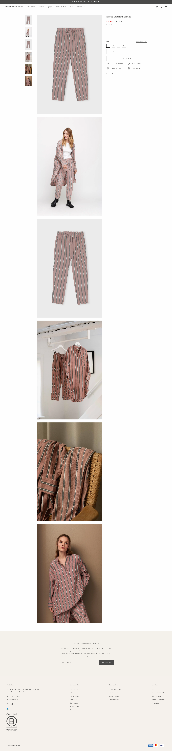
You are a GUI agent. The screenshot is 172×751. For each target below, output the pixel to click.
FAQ (71, 693)
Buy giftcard (74, 706)
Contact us (74, 689)
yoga (50, 7)
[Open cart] (166, 7)
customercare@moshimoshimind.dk (21, 692)
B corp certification (159, 700)
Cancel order (74, 710)
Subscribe (106, 662)
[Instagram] (12, 704)
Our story (155, 689)
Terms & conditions (116, 689)
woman (41, 7)
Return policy (114, 700)
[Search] (162, 7)
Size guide (73, 700)
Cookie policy (114, 696)
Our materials (156, 696)
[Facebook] (7, 704)
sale (71, 7)
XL (124, 45)
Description (110, 74)
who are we (81, 7)
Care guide (74, 703)
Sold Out (126, 58)
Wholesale (155, 703)
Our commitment (158, 693)
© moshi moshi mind (14, 745)
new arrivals (31, 7)
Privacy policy (114, 693)
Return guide (74, 696)
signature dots (61, 7)
